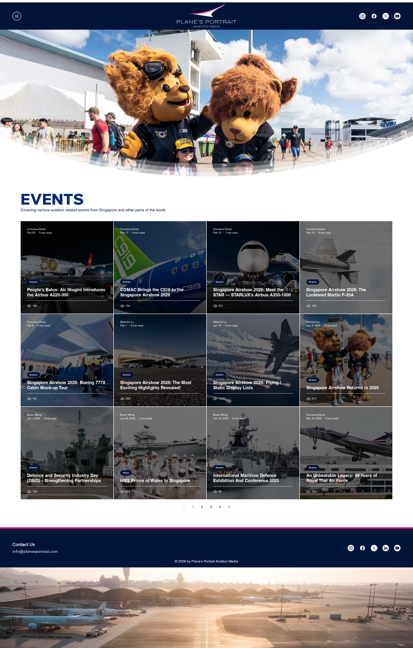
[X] (385, 16)
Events (33, 281)
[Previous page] (184, 506)
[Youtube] (397, 16)
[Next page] (229, 506)
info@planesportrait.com (34, 551)
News (126, 472)
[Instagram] (362, 16)
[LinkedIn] (385, 548)
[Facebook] (374, 16)
